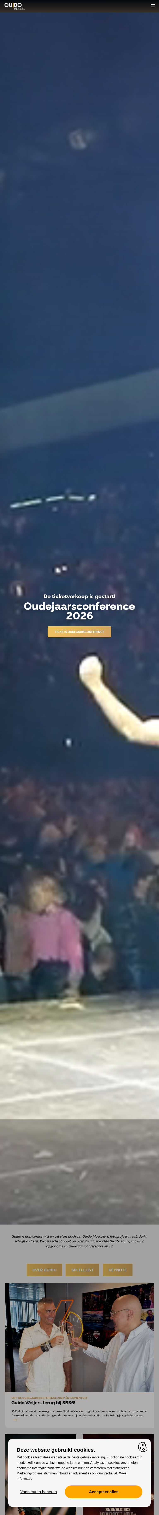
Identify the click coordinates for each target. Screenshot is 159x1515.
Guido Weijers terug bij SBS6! (43, 1402)
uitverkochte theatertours (109, 1241)
